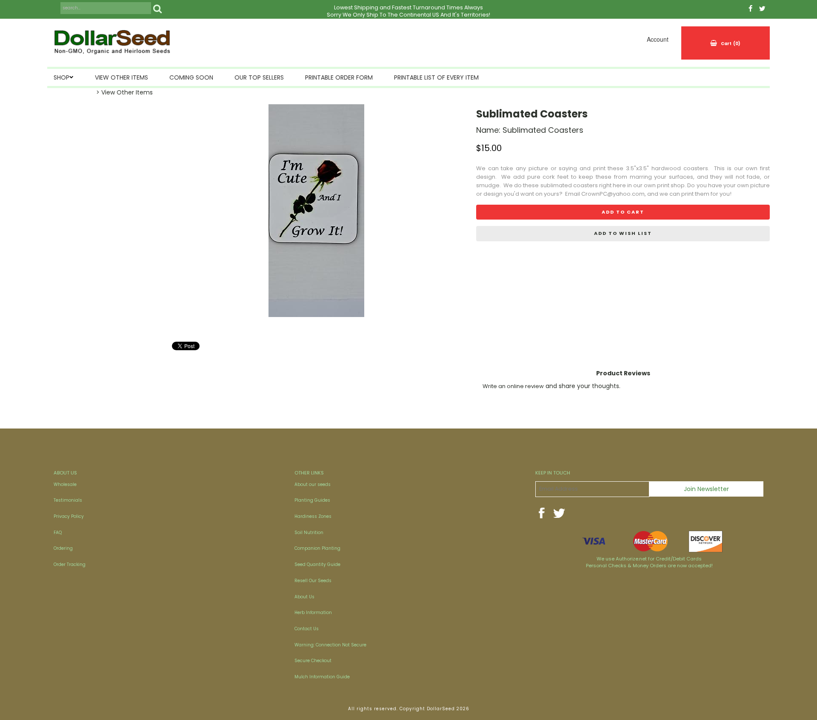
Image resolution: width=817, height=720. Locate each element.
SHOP (61, 77)
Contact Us (306, 629)
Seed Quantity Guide (317, 564)
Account (657, 39)
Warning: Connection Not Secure (330, 645)
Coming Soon (191, 77)
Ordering (63, 548)
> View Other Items (124, 92)
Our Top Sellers (259, 77)
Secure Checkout (312, 660)
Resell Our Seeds (312, 580)
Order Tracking (70, 564)
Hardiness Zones (312, 516)
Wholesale (65, 484)
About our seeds (312, 484)
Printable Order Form (339, 77)
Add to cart (623, 212)
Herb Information (313, 612)
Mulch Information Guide (322, 677)
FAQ (58, 532)
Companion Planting (317, 548)
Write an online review (513, 386)
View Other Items (121, 77)
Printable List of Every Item (436, 77)
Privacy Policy (69, 516)
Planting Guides (312, 500)
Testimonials (68, 500)
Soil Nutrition (308, 532)
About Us (304, 597)
